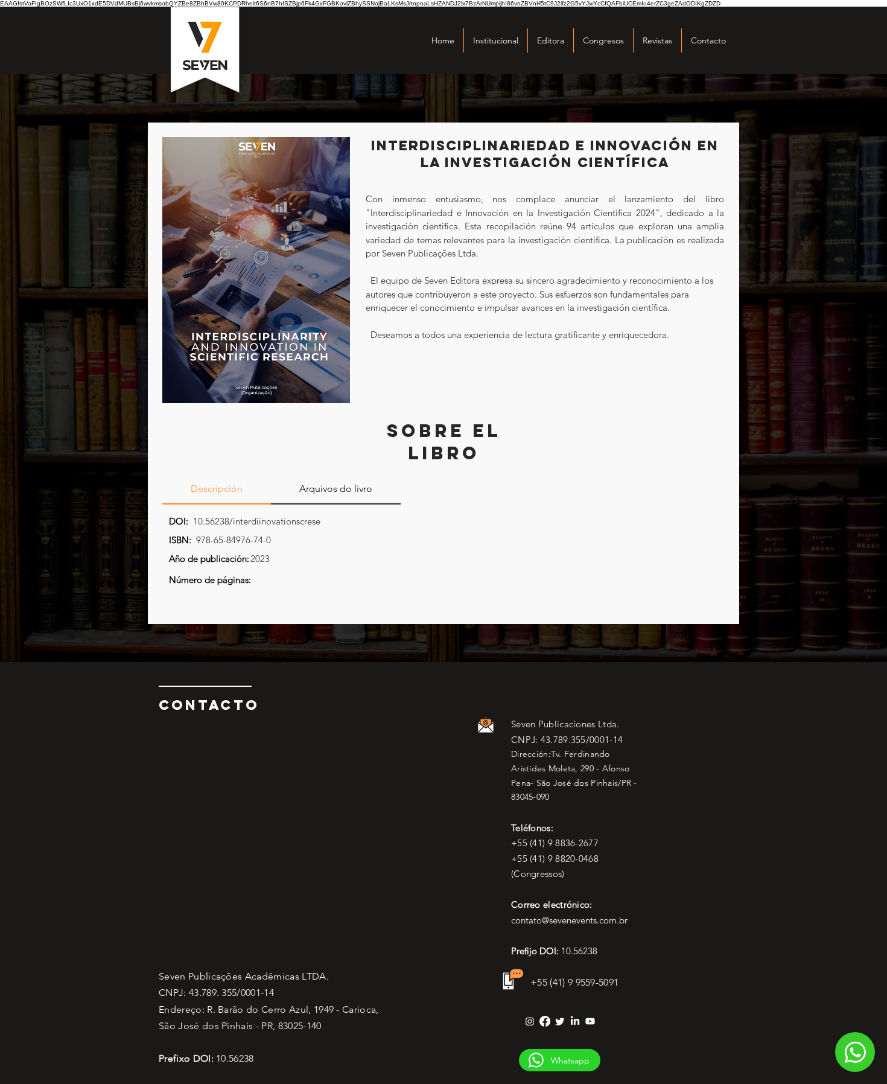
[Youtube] (590, 1021)
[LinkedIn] (575, 1021)
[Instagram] (529, 1021)
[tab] (216, 489)
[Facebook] (544, 1021)
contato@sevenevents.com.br (569, 920)
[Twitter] (560, 1021)
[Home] (855, 1052)
